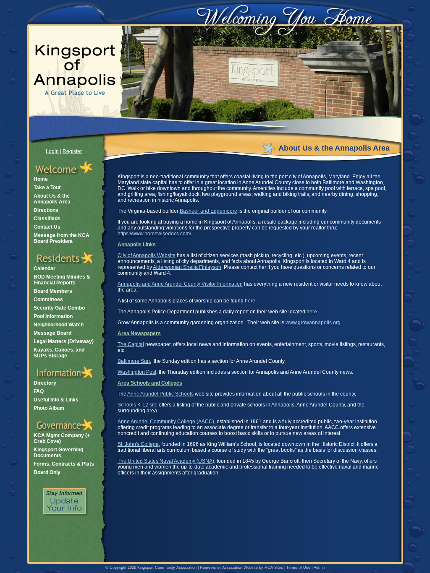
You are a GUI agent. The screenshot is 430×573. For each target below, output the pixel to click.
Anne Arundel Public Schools (160, 394)
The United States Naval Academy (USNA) (166, 461)
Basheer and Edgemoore (208, 211)
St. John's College (138, 444)
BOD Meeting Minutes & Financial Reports (62, 280)
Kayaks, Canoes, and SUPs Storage (59, 353)
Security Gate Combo (59, 308)
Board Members (53, 291)
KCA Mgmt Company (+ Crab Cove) (62, 438)
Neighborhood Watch (59, 325)
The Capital (131, 344)
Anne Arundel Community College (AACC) (166, 422)
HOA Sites (274, 567)
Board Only (47, 472)
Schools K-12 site (137, 405)
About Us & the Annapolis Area (52, 199)
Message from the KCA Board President (61, 238)
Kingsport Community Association (167, 567)
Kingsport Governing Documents (58, 452)
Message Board (52, 333)
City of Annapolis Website (147, 255)
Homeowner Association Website (229, 567)
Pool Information (53, 316)
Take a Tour (47, 187)
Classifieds (47, 218)
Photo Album (49, 408)
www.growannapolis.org (313, 323)
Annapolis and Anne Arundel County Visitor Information (180, 284)
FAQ (39, 391)
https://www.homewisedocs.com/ (154, 234)
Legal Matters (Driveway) (64, 341)
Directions (46, 210)
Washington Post (137, 372)
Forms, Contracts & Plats (64, 464)
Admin (319, 567)
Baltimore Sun (134, 361)
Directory (45, 383)
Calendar (44, 268)
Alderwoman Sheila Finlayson (187, 267)
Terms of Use (298, 567)
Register (72, 151)
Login (52, 151)
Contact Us (47, 227)
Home (41, 179)
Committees (48, 299)
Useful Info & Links (56, 400)
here (250, 301)
